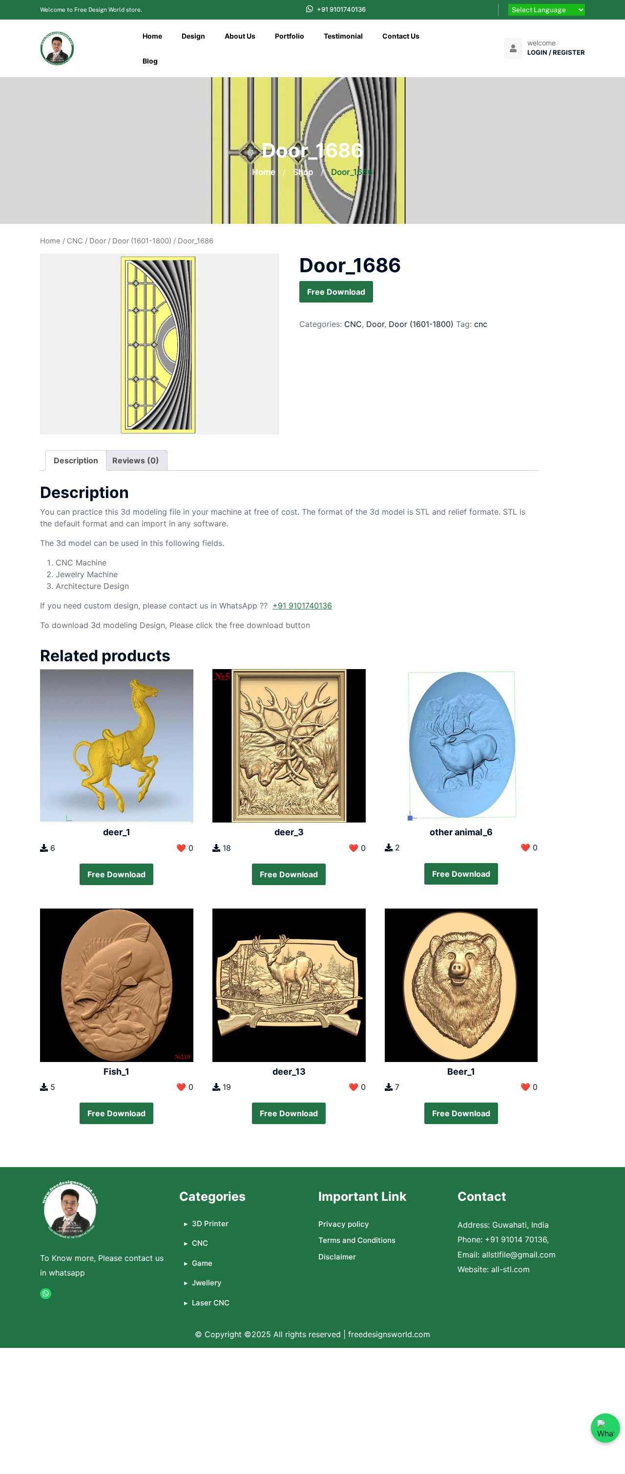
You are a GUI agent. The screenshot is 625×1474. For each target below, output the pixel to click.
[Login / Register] (513, 48)
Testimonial (343, 36)
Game (202, 1263)
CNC (75, 241)
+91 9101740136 (341, 9)
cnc (480, 324)
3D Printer (210, 1223)
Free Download (336, 292)
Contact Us (400, 36)
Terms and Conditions (357, 1240)
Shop (303, 172)
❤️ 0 (184, 848)
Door (97, 241)
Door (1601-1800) (141, 241)
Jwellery (207, 1282)
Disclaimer (337, 1256)
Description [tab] (76, 460)
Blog (150, 61)
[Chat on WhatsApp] (605, 1428)
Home (152, 36)
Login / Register (556, 52)
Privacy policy (343, 1224)
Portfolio (289, 36)
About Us (240, 36)
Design (193, 36)
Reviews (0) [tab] (135, 460)
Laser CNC (210, 1302)
